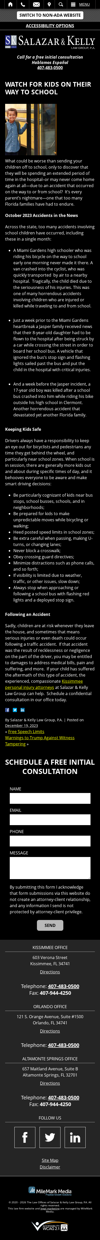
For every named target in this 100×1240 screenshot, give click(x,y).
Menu (84, 4)
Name (15, 789)
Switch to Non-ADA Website (50, 15)
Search (61, 4)
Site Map (50, 1160)
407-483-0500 (50, 67)
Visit (49, 4)
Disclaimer (50, 1167)
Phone (17, 831)
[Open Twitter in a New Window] (50, 1137)
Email (36, 4)
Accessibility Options (50, 26)
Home (11, 4)
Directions (50, 972)
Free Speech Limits (26, 731)
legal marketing (50, 1208)
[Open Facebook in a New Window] (24, 1137)
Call (23, 4)
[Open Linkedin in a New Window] (75, 1137)
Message (19, 853)
